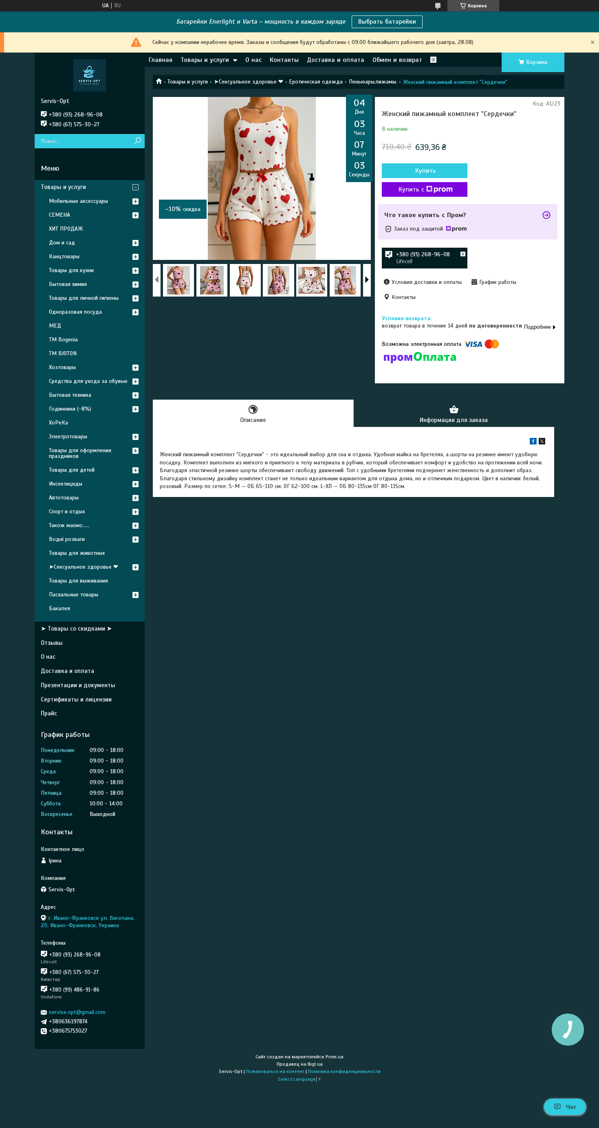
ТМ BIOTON (63, 353)
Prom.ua (335, 1057)
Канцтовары (64, 256)
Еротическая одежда (316, 81)
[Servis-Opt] (90, 75)
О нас (253, 60)
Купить (425, 171)
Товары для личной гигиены (84, 298)
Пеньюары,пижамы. (373, 81)
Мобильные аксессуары (78, 201)
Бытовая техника (70, 394)
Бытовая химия (68, 284)
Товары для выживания (78, 580)
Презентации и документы (78, 685)
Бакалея (59, 608)
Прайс (49, 713)
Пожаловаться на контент (275, 1071)
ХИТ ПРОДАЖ (66, 228)
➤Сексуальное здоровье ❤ (248, 81)
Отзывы (52, 642)
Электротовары (68, 436)
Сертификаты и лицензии (76, 699)
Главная (160, 60)
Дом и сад (62, 242)
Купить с (411, 189)
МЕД (55, 325)
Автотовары (64, 497)
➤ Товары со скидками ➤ (76, 628)
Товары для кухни (71, 270)
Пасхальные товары (73, 594)
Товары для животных (77, 553)
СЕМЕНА (59, 214)
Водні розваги (67, 539)
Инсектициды (65, 483)
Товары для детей (72, 469)
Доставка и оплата (335, 60)
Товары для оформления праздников (80, 453)
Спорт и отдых (67, 511)
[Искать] (137, 141)
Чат (571, 1107)
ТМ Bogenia (63, 339)
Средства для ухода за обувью (88, 381)
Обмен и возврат (397, 60)
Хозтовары (62, 367)
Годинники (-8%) (70, 408)
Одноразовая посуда (75, 311)
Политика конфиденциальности (344, 1071)
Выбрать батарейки (387, 22)
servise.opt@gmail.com (77, 1012)
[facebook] (533, 442)
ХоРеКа (58, 422)
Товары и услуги (205, 60)
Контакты (284, 60)
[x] (542, 442)
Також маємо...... (69, 525)
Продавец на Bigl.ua (300, 1064)
